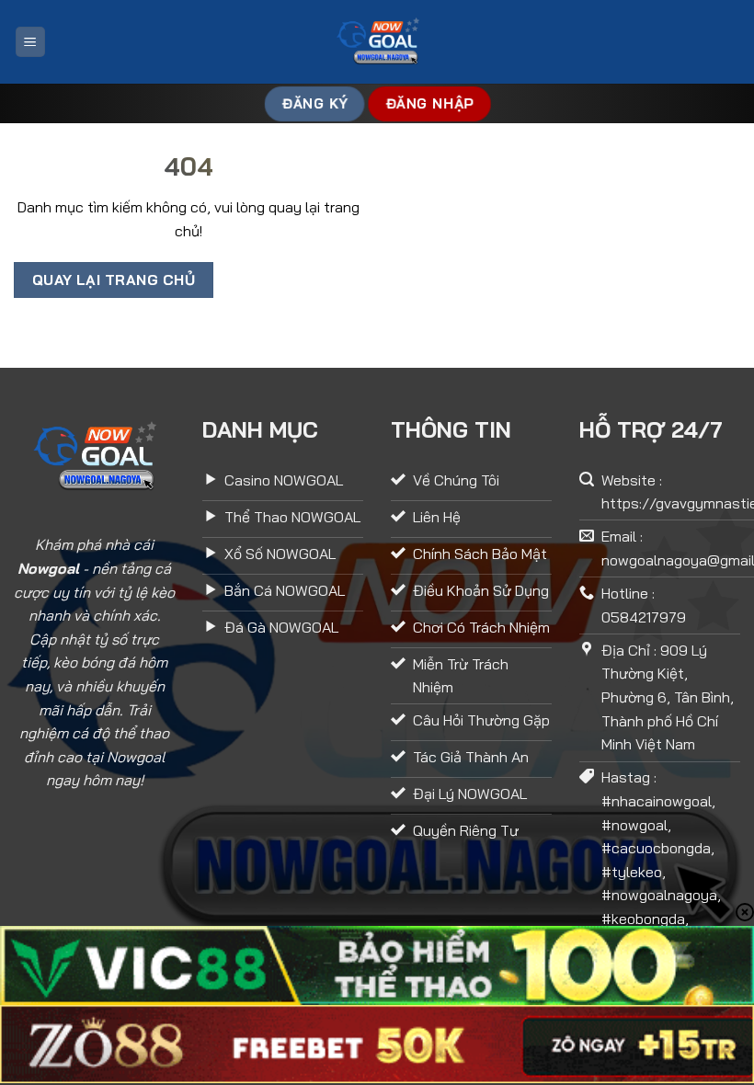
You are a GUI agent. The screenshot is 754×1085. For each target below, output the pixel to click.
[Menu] (30, 42)
